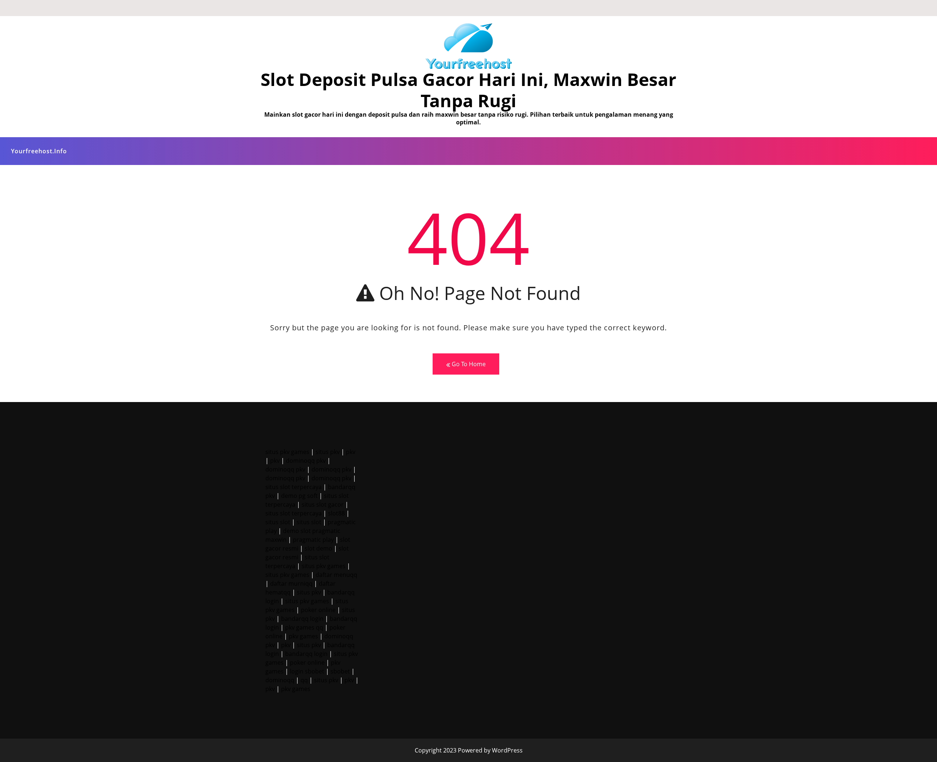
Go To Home (468, 364)
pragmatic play (313, 540)
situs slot (277, 522)
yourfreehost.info (39, 151)
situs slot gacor (323, 504)
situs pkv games (287, 452)
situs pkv (328, 452)
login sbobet (307, 671)
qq (304, 680)
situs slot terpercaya (293, 487)
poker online (318, 610)
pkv (350, 452)
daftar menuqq (336, 575)
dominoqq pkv (306, 461)
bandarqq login (302, 619)
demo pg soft (299, 496)
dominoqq (279, 680)
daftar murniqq (291, 583)
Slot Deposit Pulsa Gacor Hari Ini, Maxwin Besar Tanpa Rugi (468, 89)
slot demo (318, 548)
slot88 (336, 513)
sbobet (340, 671)
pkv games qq (304, 627)
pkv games (303, 636)
